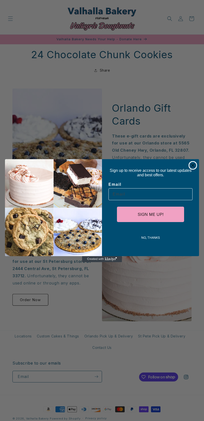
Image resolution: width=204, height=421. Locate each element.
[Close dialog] (193, 165)
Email (114, 184)
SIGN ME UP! (150, 214)
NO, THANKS (150, 237)
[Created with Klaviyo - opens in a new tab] (102, 259)
